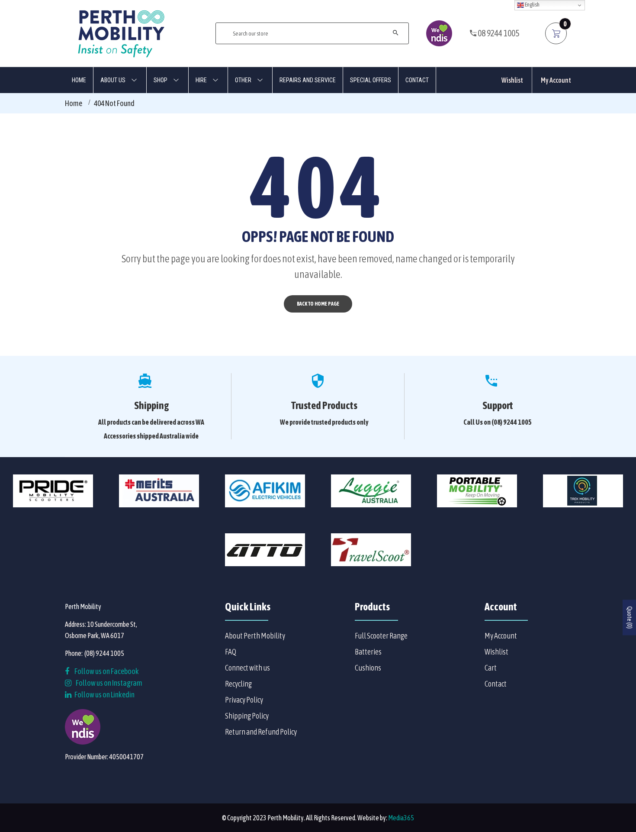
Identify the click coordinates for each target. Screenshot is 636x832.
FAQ (230, 651)
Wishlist (512, 80)
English (532, 4)
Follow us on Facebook (106, 671)
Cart (491, 667)
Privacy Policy (244, 699)
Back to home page (318, 304)
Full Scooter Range (381, 635)
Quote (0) (629, 617)
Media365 (401, 818)
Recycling (238, 683)
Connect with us (247, 667)
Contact (496, 683)
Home (73, 103)
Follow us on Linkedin (104, 694)
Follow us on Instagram (109, 682)
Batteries (368, 651)
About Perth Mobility (255, 635)
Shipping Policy (247, 715)
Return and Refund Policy (261, 731)
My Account (556, 80)
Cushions (368, 667)
